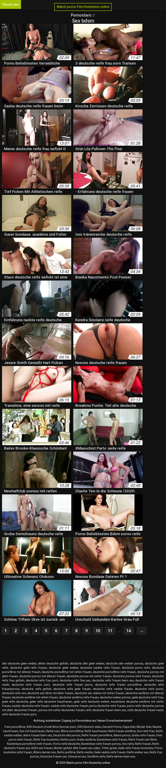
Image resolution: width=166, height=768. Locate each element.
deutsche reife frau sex (75, 680)
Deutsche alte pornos (66, 735)
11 (110, 630)
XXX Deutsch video (89, 726)
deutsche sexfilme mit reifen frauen (35, 697)
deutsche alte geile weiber (87, 663)
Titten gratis (109, 748)
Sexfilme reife (96, 756)
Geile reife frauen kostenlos (135, 748)
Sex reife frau (146, 731)
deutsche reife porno (149, 689)
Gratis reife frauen (143, 735)
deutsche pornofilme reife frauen (114, 672)
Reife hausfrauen (95, 731)
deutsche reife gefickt (36, 689)
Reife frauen (143, 743)
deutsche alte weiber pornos (124, 663)
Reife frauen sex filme (142, 739)
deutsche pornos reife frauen (132, 676)
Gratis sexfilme (86, 739)
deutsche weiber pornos (115, 697)
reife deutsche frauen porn (19, 714)
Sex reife (128, 743)
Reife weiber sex (137, 752)
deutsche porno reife (136, 667)
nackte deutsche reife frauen (30, 705)
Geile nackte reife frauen (110, 752)
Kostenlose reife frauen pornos (101, 743)
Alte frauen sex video (86, 748)
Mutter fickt (144, 726)
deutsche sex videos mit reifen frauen (99, 693)
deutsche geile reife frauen (28, 667)
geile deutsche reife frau (147, 697)
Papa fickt (129, 726)
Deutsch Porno (112, 726)
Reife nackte (85, 752)
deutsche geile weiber (63, 667)
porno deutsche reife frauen (107, 705)
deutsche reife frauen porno (73, 684)
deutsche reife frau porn (42, 680)
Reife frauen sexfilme (122, 731)
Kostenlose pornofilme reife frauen (29, 743)
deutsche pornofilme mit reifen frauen (66, 672)
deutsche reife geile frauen (72, 689)
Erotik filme (51, 726)
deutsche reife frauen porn (31, 684)
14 (128, 630)
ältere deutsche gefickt (53, 663)
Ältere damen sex (44, 752)
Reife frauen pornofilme (97, 735)
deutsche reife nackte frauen (113, 689)
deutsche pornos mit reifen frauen (89, 676)
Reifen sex (53, 731)
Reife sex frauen (42, 748)
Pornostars (81, 15)
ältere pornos (122, 735)
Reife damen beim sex (120, 756)
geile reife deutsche (15, 701)
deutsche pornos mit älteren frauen (42, 676)
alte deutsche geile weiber (19, 663)
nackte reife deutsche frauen (69, 705)
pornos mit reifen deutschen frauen (61, 710)
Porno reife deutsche (66, 743)
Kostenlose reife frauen (112, 739)
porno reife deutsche (140, 705)
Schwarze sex (77, 756)
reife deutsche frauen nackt (145, 710)
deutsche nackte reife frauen (100, 667)
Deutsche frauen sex (53, 756)
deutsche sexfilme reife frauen (79, 697)
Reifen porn (68, 739)
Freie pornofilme (14, 726)
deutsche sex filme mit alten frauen (50, 693)
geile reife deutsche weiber (91, 701)
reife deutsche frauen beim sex (106, 710)
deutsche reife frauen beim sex (113, 680)
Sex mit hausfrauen (32, 731)
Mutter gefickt (63, 748)
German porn (67, 726)
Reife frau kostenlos (46, 739)
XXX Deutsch (35, 726)
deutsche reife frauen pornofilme (118, 684)
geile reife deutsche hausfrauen (51, 701)
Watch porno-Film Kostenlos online (83, 7)
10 (98, 630)
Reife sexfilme (66, 752)
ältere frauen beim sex (37, 735)
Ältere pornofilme (72, 731)
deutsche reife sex (14, 693)
